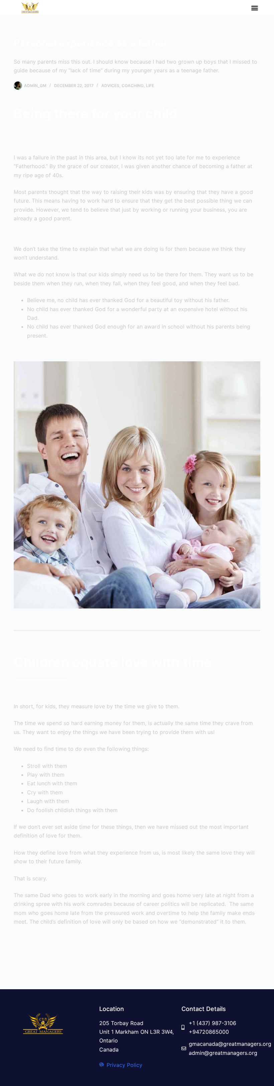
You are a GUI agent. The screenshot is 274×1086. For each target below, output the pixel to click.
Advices (110, 85)
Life (150, 85)
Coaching (133, 85)
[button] (254, 7)
